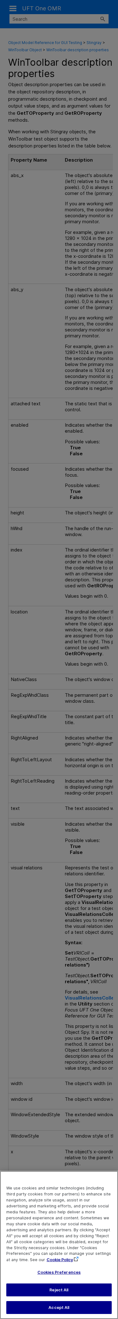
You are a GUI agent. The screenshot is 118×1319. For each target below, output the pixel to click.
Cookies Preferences (59, 1272)
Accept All (58, 1307)
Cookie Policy (60, 1259)
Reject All (58, 1290)
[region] (59, 1245)
